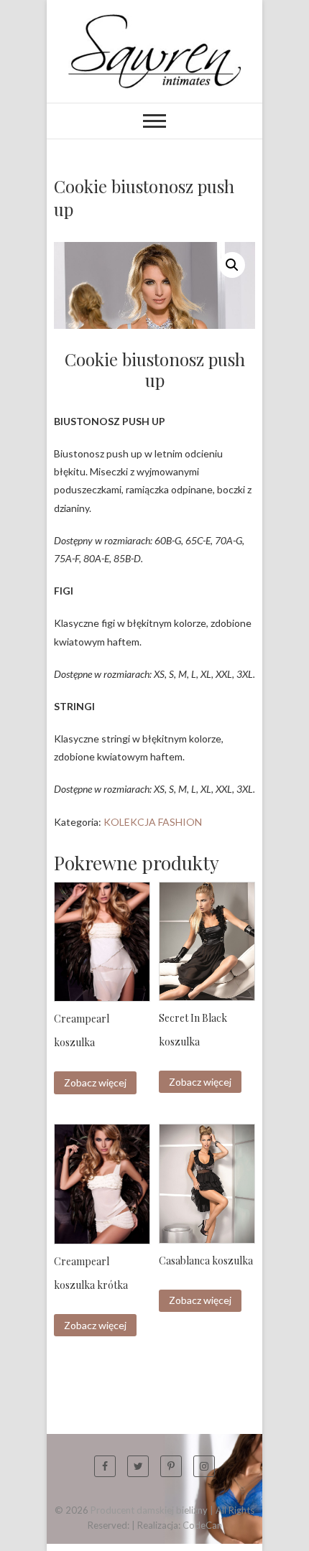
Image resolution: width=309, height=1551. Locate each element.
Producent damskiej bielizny (149, 1510)
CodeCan (202, 1525)
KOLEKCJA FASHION (152, 822)
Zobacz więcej (95, 1082)
